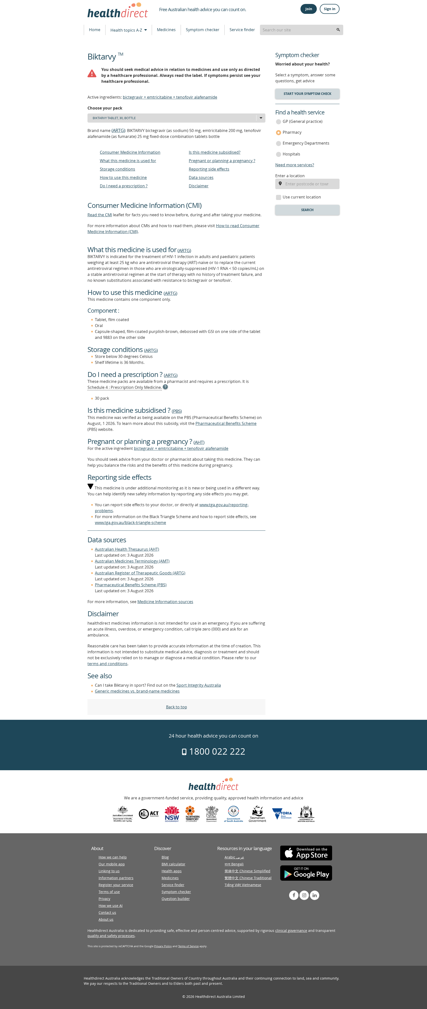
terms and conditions (107, 663)
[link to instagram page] (304, 895)
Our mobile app (112, 864)
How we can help (113, 857)
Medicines (166, 29)
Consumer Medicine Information (130, 152)
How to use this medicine (123, 177)
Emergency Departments (306, 143)
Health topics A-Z (126, 30)
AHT (199, 442)
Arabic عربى (234, 857)
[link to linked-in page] (314, 895)
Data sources (201, 177)
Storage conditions (117, 169)
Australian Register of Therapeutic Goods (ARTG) (140, 573)
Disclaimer (199, 186)
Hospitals (291, 154)
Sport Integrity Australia (198, 685)
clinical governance (291, 930)
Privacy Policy (163, 946)
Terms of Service (188, 946)
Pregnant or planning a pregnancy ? (222, 160)
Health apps (172, 871)
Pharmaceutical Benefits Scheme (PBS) (131, 585)
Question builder (176, 898)
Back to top (176, 707)
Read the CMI (99, 215)
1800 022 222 (216, 751)
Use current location (302, 197)
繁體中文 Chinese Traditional (248, 878)
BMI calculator (173, 864)
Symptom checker (202, 29)
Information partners (116, 878)
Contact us (107, 912)
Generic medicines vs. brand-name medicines (137, 691)
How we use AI (111, 905)
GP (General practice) (302, 121)
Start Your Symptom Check (307, 93)
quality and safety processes (111, 935)
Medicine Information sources (165, 601)
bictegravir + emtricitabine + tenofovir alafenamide (170, 97)
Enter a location (290, 175)
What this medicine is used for (128, 160)
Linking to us (109, 871)
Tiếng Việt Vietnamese (243, 884)
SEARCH (307, 210)
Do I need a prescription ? (124, 186)
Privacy (104, 898)
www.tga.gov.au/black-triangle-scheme (130, 522)
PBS (176, 411)
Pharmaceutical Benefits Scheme (225, 423)
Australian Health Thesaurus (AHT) (127, 549)
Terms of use (109, 891)
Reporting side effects (209, 169)
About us (106, 919)
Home (94, 29)
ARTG (118, 130)
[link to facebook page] (294, 895)
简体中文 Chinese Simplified (247, 871)
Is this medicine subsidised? (214, 152)
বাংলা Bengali (234, 864)
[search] (338, 30)
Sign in (329, 8)
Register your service (116, 884)
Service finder (242, 29)
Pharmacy (292, 132)
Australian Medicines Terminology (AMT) (132, 561)
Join (308, 8)
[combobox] (301, 30)
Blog (165, 857)
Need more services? (294, 165)
